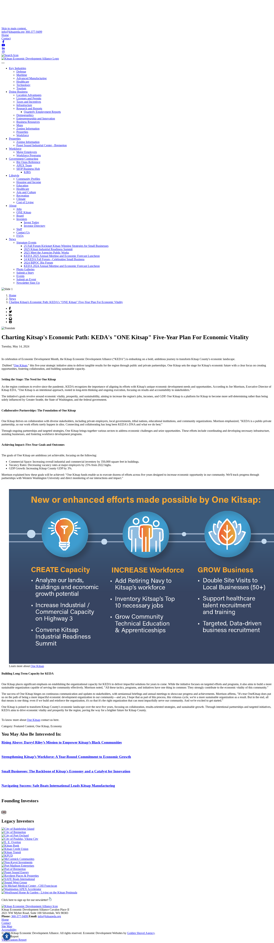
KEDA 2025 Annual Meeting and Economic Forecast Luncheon (62, 255)
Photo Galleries (25, 269)
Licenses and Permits (28, 98)
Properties (22, 131)
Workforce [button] (15, 148)
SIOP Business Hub (28, 168)
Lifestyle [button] (14, 175)
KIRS (27, 172)
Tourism (21, 88)
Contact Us (23, 232)
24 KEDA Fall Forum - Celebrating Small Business (54, 259)
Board (20, 215)
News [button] (12, 239)
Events (20, 276)
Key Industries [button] (17, 68)
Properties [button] (15, 138)
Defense (21, 71)
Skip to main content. (14, 28)
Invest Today (31, 222)
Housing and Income (28, 182)
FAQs (19, 235)
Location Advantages (28, 95)
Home (5, 35)
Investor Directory (34, 225)
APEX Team (24, 165)
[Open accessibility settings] (6, 936)
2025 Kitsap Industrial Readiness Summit (48, 249)
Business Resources (28, 121)
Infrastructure (24, 105)
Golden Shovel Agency (141, 933)
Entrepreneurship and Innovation (35, 118)
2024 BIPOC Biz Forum (38, 262)
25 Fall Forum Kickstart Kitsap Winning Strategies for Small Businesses (66, 245)
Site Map (6, 926)
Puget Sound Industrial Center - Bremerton (41, 145)
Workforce (22, 135)
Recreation (22, 195)
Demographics (25, 115)
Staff (19, 229)
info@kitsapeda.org (13, 31)
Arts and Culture (26, 192)
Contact (6, 38)
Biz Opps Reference (28, 162)
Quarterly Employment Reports (42, 111)
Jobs (19, 209)
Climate (21, 199)
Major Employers (26, 152)
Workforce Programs (28, 155)
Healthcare (22, 81)
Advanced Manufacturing (31, 78)
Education (22, 185)
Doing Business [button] (18, 91)
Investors (21, 219)
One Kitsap (20, 365)
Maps (19, 125)
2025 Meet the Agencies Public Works (46, 252)
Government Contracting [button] (23, 158)
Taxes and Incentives (28, 101)
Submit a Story (25, 272)
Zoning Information (28, 128)
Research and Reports (29, 108)
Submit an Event (26, 279)
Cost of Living (25, 202)
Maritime (21, 75)
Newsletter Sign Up (28, 282)
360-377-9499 (33, 31)
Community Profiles (28, 178)
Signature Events (26, 242)
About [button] (12, 205)
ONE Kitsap (23, 212)
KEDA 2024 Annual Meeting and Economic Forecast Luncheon (62, 266)
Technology (23, 85)
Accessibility (9, 929)
